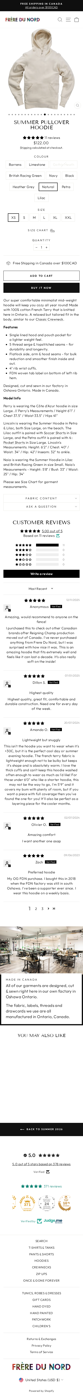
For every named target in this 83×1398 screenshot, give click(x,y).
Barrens (15, 164)
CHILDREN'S (41, 1326)
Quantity (41, 240)
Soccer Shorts (55, 433)
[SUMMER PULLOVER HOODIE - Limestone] (10, 1095)
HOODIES (41, 1261)
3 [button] (42, 909)
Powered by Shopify (41, 1390)
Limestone (37, 164)
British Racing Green (25, 175)
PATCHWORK (41, 1319)
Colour (41, 156)
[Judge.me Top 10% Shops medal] (61, 1203)
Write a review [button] (41, 574)
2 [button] (36, 909)
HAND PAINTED (41, 1313)
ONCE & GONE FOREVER (41, 1280)
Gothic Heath (63, 164)
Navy (53, 175)
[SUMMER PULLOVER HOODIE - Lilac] (24, 1099)
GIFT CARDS (41, 1300)
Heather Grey (23, 187)
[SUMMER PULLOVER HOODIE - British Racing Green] (20, 1095)
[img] (34, 600)
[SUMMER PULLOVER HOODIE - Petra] (20, 1099)
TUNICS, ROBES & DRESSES (41, 1293)
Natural (48, 187)
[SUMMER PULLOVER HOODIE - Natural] (15, 1099)
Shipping (25, 148)
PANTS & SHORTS (41, 1254)
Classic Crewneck (49, 319)
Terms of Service (41, 1352)
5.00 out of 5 (52, 531)
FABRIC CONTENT (41, 498)
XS (13, 217)
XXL (68, 217)
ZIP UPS (41, 1274)
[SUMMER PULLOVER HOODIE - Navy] (24, 1095)
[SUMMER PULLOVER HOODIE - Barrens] (6, 1095)
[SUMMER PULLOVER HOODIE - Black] (29, 1095)
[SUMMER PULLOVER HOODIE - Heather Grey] (10, 1099)
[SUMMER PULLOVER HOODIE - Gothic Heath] (15, 1095)
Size (41, 210)
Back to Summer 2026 (44, 1129)
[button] (34, 137)
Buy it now (41, 287)
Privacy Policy (41, 1345)
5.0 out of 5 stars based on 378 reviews (41, 1164)
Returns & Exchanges (41, 1339)
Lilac (41, 198)
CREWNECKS (41, 1267)
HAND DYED (41, 1306)
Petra (66, 187)
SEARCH (41, 1241)
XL (55, 217)
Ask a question (41, 506)
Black (69, 175)
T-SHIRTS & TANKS (42, 1247)
